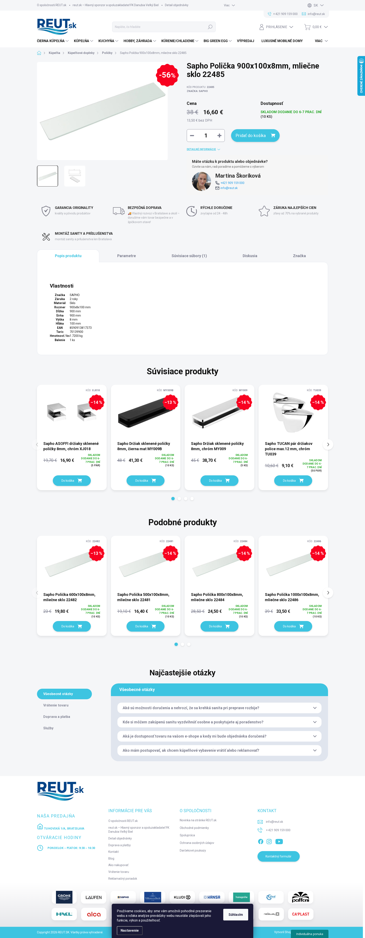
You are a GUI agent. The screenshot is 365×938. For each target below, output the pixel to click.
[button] (173, 498)
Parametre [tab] (126, 256)
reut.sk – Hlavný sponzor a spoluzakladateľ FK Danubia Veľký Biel (116, 5)
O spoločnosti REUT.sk (51, 5)
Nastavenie (130, 930)
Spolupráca (187, 835)
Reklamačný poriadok (122, 878)
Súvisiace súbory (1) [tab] (189, 256)
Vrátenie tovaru (118, 872)
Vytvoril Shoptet (285, 932)
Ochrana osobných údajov (197, 843)
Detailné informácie (201, 149)
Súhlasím (236, 915)
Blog (111, 858)
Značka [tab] (299, 256)
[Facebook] (260, 841)
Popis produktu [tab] (68, 256)
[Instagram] (269, 841)
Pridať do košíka (251, 135)
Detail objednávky (176, 5)
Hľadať (210, 27)
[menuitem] (53, 41)
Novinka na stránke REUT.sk (198, 820)
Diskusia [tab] (250, 256)
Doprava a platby (119, 845)
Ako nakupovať (118, 865)
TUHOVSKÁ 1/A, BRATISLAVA (63, 828)
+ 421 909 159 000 (278, 830)
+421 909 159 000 (232, 183)
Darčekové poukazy (193, 850)
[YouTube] (279, 841)
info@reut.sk (229, 188)
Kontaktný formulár (278, 856)
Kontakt (113, 851)
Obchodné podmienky (194, 828)
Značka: (197, 91)
